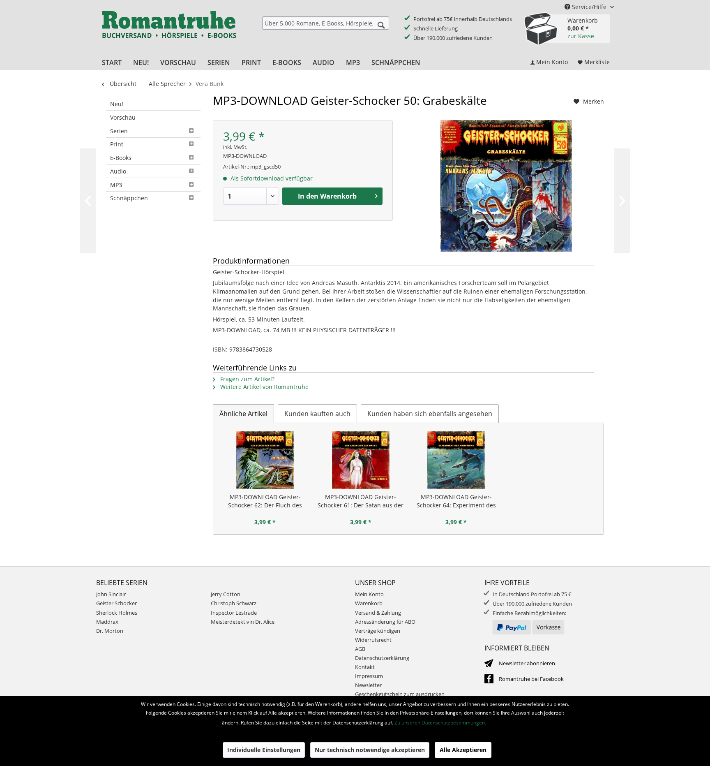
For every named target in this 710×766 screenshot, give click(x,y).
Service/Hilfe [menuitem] (589, 7)
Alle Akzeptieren (463, 750)
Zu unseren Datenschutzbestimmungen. (440, 722)
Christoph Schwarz (233, 603)
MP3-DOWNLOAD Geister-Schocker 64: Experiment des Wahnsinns (456, 501)
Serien (119, 131)
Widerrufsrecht (373, 639)
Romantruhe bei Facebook (531, 679)
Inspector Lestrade (234, 612)
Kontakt (365, 667)
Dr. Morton (109, 630)
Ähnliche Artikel (243, 413)
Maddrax (107, 621)
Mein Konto (369, 594)
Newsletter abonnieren (527, 663)
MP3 (116, 185)
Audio (118, 171)
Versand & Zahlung (378, 612)
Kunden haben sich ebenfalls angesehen (429, 413)
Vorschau (123, 117)
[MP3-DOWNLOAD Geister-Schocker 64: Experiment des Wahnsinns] (456, 460)
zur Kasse (580, 36)
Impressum (369, 676)
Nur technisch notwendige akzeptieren (370, 750)
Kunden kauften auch (317, 413)
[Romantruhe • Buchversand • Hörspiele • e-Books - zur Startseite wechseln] (168, 30)
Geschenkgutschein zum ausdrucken (400, 694)
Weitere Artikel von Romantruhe (264, 387)
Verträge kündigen (377, 630)
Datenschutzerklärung (382, 658)
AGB (360, 649)
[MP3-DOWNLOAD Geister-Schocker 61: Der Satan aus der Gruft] (361, 460)
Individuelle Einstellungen (263, 750)
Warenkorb (369, 603)
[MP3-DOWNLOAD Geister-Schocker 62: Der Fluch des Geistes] (265, 460)
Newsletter (368, 685)
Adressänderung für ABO (385, 621)
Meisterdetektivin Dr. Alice (242, 621)
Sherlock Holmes (116, 612)
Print (116, 144)
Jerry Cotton (225, 594)
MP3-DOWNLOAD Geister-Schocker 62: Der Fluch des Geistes (265, 501)
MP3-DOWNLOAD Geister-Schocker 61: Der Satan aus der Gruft (360, 501)
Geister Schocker (116, 603)
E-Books (120, 158)
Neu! (116, 104)
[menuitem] (325, 23)
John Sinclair (111, 594)
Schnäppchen (129, 198)
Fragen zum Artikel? (246, 379)
